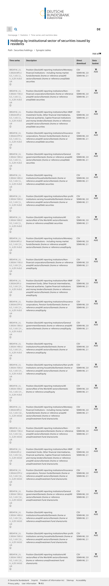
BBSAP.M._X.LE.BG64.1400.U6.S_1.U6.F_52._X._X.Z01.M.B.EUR (16, 518)
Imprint (34, 580)
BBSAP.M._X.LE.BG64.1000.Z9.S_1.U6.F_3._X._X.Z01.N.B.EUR (15, 223)
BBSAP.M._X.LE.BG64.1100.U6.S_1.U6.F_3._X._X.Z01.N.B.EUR (16, 97)
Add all (95, 54)
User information (29, 583)
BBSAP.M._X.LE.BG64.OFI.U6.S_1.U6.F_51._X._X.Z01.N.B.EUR (16, 286)
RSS (42, 583)
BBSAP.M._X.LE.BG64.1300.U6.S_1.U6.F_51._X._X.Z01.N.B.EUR (16, 328)
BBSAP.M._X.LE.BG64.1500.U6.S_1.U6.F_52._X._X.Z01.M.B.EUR (16, 539)
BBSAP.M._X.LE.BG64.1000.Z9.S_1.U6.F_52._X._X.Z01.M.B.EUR (16, 560)
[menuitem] (9, 29)
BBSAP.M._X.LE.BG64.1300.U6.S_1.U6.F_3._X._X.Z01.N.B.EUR (16, 160)
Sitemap (70, 580)
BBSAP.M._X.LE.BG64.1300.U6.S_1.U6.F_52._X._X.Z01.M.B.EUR (16, 497)
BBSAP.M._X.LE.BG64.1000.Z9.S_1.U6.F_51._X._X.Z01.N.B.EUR (16, 391)
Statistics (24, 35)
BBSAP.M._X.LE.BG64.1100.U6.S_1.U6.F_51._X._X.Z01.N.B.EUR (16, 265)
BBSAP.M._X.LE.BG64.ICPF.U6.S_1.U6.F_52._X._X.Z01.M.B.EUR (16, 476)
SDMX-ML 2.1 (82, 75)
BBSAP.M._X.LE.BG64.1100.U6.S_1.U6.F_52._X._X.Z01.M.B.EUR (16, 434)
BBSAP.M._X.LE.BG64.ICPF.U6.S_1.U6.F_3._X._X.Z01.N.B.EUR (15, 139)
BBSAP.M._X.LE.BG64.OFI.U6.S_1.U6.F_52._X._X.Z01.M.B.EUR (16, 455)
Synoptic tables (43, 50)
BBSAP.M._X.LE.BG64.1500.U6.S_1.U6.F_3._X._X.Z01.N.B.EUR (16, 202)
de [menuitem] (98, 29)
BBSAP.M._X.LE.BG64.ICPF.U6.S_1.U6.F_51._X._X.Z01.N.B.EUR (16, 307)
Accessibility (81, 580)
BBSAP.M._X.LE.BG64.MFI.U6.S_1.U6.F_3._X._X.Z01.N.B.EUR (15, 75)
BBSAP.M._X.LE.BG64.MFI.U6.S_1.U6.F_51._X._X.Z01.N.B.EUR (16, 244)
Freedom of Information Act (52, 580)
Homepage (12, 35)
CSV (78, 69)
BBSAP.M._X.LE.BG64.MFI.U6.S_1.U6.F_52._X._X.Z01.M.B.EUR (16, 412)
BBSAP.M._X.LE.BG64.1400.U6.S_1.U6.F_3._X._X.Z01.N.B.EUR (16, 181)
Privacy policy (13, 583)
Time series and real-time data (44, 35)
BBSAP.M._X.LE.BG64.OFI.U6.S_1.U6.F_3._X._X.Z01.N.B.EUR (15, 118)
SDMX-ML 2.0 (82, 72)
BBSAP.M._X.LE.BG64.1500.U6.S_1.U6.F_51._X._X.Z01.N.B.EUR (16, 370)
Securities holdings (23, 50)
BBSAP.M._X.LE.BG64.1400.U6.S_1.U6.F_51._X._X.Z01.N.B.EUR (16, 349)
